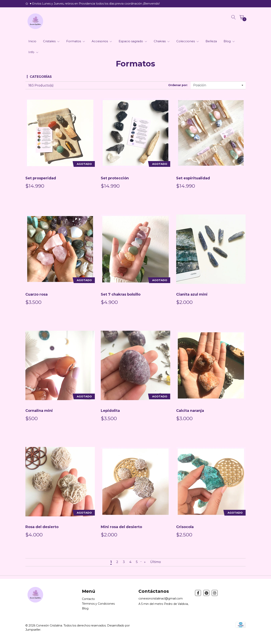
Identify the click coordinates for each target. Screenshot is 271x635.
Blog (228, 41)
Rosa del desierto (42, 527)
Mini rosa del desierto (121, 527)
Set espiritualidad (193, 178)
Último (155, 562)
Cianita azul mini (192, 294)
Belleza (211, 41)
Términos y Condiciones (98, 603)
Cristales (49, 41)
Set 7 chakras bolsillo (120, 294)
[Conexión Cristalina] (35, 21)
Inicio (32, 41)
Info (31, 52)
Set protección (115, 178)
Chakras (160, 41)
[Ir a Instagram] (214, 593)
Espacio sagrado (131, 41)
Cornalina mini (39, 410)
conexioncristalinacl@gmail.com (160, 598)
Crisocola (185, 527)
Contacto (88, 599)
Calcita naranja (190, 410)
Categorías (41, 77)
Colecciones (186, 41)
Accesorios (100, 41)
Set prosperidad (40, 178)
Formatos (74, 41)
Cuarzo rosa (36, 294)
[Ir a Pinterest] (206, 593)
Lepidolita (110, 410)
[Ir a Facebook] (198, 593)
